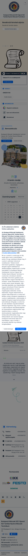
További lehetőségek (8, 328)
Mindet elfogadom (20, 328)
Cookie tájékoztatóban (10, 253)
